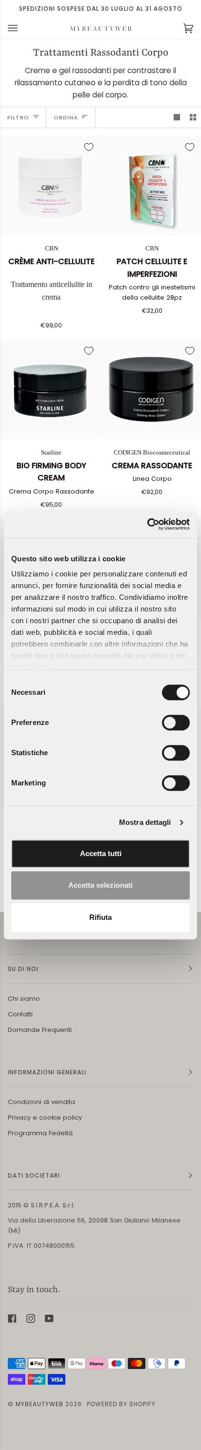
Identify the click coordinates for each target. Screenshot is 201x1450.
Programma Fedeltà (40, 1133)
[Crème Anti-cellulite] (50, 185)
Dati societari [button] (34, 1175)
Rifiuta (100, 917)
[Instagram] (30, 1318)
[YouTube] (49, 1318)
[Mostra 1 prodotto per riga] (177, 117)
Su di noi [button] (23, 969)
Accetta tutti (100, 853)
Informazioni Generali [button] (47, 1072)
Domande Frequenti (40, 1029)
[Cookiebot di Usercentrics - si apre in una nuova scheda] (147, 524)
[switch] (176, 722)
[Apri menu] (22, 28)
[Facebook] (12, 1318)
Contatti (20, 1014)
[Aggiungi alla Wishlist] (88, 147)
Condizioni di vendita (41, 1102)
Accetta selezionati (100, 885)
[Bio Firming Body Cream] (50, 389)
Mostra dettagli (145, 822)
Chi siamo (24, 998)
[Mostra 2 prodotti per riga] (193, 117)
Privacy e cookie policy (45, 1117)
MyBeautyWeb (39, 1404)
